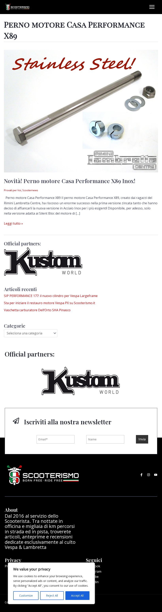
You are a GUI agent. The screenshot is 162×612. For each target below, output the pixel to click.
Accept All (77, 595)
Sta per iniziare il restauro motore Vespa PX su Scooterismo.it (49, 303)
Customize (26, 595)
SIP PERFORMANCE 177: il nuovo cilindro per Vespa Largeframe (51, 296)
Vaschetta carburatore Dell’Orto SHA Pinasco (37, 310)
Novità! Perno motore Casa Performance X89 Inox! (69, 180)
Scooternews (30, 190)
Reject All (52, 595)
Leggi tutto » (13, 223)
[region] (51, 583)
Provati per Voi (12, 190)
